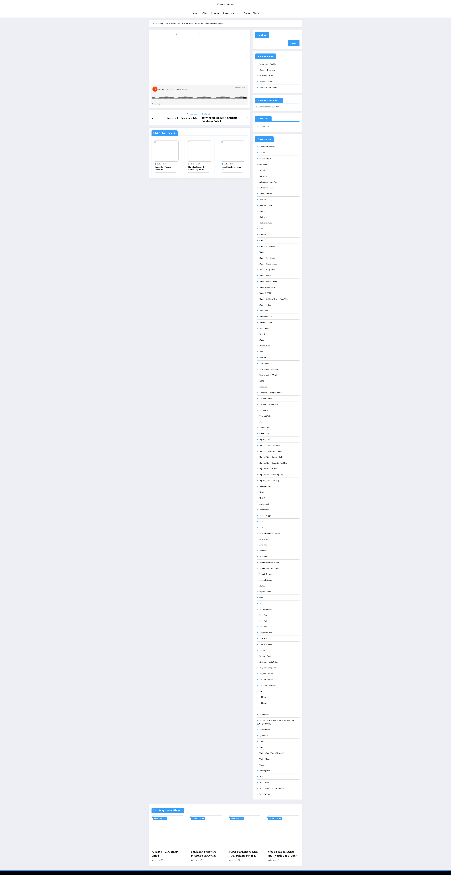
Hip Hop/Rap (264, 439)
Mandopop (263, 551)
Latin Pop (263, 545)
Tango (261, 741)
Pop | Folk (263, 621)
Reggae (262, 650)
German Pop (264, 434)
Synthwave (263, 736)
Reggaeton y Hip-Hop (267, 668)
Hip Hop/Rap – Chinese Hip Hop (271, 457)
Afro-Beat (263, 170)
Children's (263, 217)
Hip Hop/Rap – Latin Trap (269, 481)
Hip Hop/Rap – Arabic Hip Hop (271, 451)
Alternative (263, 176)
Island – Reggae (265, 516)
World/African (264, 794)
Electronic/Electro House (268, 404)
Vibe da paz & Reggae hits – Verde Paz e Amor (282, 853)
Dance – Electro (265, 276)
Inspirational (264, 504)
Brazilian (262, 199)
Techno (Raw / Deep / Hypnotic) (271, 753)
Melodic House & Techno (269, 562)
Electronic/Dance (265, 398)
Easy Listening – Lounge (268, 369)
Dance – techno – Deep (268, 287)
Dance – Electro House (268, 281)
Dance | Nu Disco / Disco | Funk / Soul (273, 299)
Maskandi (263, 557)
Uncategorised (264, 771)
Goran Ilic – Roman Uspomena (163, 168)
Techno (262, 747)
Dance (261, 252)
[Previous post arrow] (152, 118)
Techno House (264, 759)
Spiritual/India (264, 730)
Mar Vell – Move (265, 82)
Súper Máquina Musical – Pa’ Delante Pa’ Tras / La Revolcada (243, 854)
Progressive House (266, 633)
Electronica (263, 410)
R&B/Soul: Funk (265, 644)
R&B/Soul (263, 639)
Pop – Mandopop (265, 609)
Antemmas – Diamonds (268, 88)
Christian (262, 235)
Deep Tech (263, 334)
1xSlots (203, 13)
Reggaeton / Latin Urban (268, 662)
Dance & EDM (265, 293)
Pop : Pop (263, 615)
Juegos (234, 13)
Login (225, 13)
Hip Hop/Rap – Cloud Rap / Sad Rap (273, 463)
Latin (261, 527)
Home (194, 13)
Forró (261, 422)
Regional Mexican (266, 674)
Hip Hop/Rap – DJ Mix (268, 469)
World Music (264, 782)
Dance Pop (263, 311)
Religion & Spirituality (267, 685)
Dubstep (262, 358)
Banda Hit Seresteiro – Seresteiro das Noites (204, 853)
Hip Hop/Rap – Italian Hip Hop (271, 475)
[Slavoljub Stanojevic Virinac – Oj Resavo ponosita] (199, 151)
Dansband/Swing (265, 322)
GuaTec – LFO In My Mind (165, 853)
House (261, 492)
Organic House (265, 592)
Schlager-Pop (264, 703)
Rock (261, 691)
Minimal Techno (265, 580)
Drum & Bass (264, 346)
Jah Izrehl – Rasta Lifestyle (182, 118)
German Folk (264, 428)
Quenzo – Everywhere (267, 70)
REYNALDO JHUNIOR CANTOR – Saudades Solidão (220, 120)
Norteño (262, 586)
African (262, 153)
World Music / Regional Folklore (271, 788)
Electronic (263, 387)
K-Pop (261, 521)
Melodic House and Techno (269, 568)
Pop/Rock (263, 627)
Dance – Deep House (267, 270)
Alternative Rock (265, 194)
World (261, 777)
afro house (263, 164)
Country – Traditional (267, 246)
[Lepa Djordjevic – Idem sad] (233, 151)
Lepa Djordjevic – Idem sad (231, 168)
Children (262, 211)
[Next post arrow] (247, 118)
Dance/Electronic (265, 317)
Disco (261, 340)
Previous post (192, 114)
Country (262, 240)
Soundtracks (264, 715)
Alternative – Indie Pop (268, 182)
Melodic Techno (265, 574)
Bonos (247, 13)
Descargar (215, 13)
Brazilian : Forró (265, 205)
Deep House (264, 328)
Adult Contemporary (267, 147)
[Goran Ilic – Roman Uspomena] (166, 151)
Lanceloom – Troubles (267, 64)
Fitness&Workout (265, 416)
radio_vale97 (161, 164)
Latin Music (263, 539)
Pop (260, 603)
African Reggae (265, 159)
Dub (261, 352)
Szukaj (262, 35)
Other (261, 597)
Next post (206, 114)
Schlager (262, 697)
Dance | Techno (265, 305)
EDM (261, 381)
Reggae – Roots (265, 656)
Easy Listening (264, 363)
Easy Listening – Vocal (268, 375)
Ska (260, 709)
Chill (261, 229)
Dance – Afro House (267, 258)
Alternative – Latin (266, 188)
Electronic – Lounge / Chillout (270, 393)
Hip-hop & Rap (265, 486)
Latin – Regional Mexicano (269, 533)
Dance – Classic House (268, 264)
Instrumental (264, 510)
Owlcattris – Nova (266, 76)
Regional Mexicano (266, 680)
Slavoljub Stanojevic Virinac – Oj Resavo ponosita (196, 168)
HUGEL (262, 498)
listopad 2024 (264, 126)
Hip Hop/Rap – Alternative (269, 445)
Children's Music (265, 223)
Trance (261, 765)
